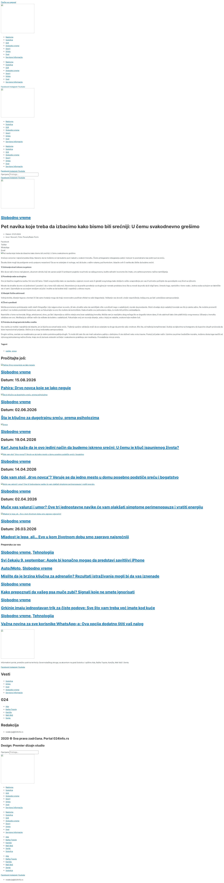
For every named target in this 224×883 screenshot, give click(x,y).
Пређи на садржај (8, 2)
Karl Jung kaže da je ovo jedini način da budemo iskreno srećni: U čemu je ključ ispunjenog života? (90, 447)
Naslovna (9, 37)
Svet (7, 54)
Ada (7, 837)
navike (8, 351)
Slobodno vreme (12, 46)
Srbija (8, 51)
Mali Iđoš (9, 846)
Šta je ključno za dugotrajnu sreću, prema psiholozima (50, 417)
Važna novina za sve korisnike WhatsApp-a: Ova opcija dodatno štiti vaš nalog (72, 624)
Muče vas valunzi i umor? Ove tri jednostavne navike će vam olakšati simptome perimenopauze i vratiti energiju (102, 507)
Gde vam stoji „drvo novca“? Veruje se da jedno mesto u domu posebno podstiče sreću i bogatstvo (90, 477)
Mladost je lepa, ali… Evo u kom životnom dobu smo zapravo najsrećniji (65, 537)
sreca (14, 351)
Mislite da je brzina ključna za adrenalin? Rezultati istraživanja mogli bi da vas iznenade (80, 576)
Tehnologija (43, 552)
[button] (112, 241)
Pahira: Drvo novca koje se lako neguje (36, 388)
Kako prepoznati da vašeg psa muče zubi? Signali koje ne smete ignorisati (68, 592)
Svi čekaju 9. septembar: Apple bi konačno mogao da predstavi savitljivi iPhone (72, 560)
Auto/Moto (11, 568)
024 (7, 43)
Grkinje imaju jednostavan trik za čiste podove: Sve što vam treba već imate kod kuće (78, 608)
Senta (8, 848)
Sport (8, 49)
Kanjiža (9, 843)
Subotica (9, 40)
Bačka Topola (11, 840)
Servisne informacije (14, 57)
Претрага (5, 174)
